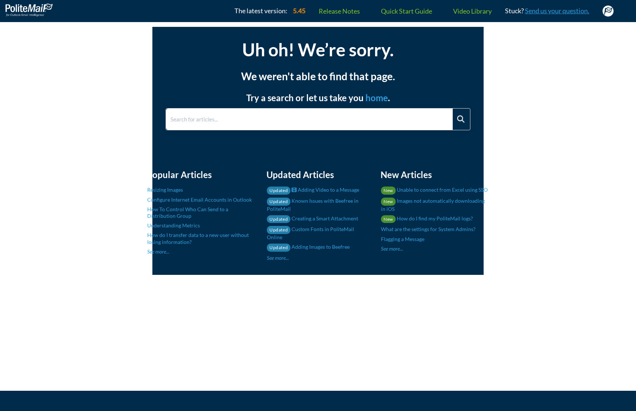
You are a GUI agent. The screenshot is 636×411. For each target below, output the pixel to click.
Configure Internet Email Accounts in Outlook (199, 199)
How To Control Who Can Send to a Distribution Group (187, 212)
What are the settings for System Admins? (428, 229)
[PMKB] (32, 6)
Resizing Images (165, 190)
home (376, 97)
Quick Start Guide (406, 11)
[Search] (461, 119)
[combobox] (309, 119)
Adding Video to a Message (314, 190)
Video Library (472, 11)
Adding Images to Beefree (309, 247)
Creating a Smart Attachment (313, 218)
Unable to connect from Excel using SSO (436, 190)
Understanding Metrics (173, 225)
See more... (158, 251)
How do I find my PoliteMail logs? (428, 218)
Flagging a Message (402, 239)
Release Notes (339, 11)
